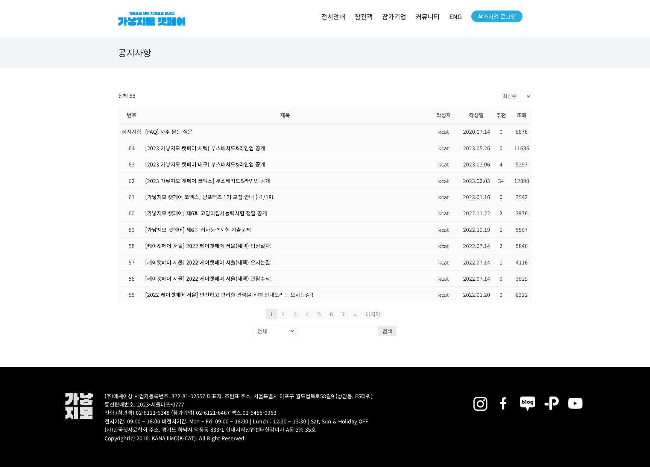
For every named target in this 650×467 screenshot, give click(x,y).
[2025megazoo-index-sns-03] (575, 395)
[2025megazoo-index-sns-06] (551, 395)
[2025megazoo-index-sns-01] (504, 395)
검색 (387, 331)
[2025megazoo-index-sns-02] (480, 395)
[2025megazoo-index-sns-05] (527, 395)
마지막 (373, 314)
